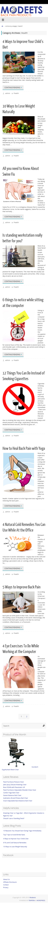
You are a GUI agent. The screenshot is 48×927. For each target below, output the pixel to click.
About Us (6, 879)
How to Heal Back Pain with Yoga (24, 448)
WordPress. (41, 900)
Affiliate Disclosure (10, 882)
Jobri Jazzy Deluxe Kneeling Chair (14, 785)
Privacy (5, 887)
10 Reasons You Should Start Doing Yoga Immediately (22, 831)
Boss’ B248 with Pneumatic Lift (14, 787)
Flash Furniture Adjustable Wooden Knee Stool (19, 790)
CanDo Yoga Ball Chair (11, 793)
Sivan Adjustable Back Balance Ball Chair (17, 801)
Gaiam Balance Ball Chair (12, 795)
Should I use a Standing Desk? (13, 818)
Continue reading (12, 87)
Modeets (32, 897)
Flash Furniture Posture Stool (13, 782)
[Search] (43, 725)
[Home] (2, 26)
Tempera (32, 900)
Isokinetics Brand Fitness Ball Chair (15, 798)
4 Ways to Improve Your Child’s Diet (15, 839)
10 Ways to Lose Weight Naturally (15, 847)
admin (7, 93)
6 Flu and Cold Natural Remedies (14, 843)
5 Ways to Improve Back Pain (21, 587)
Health (16, 93)
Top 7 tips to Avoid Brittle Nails (14, 835)
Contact (6, 885)
